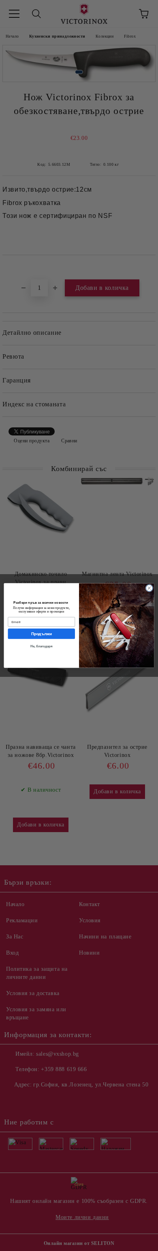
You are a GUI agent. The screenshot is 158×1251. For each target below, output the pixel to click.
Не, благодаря (41, 646)
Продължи (41, 633)
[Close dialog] (149, 588)
